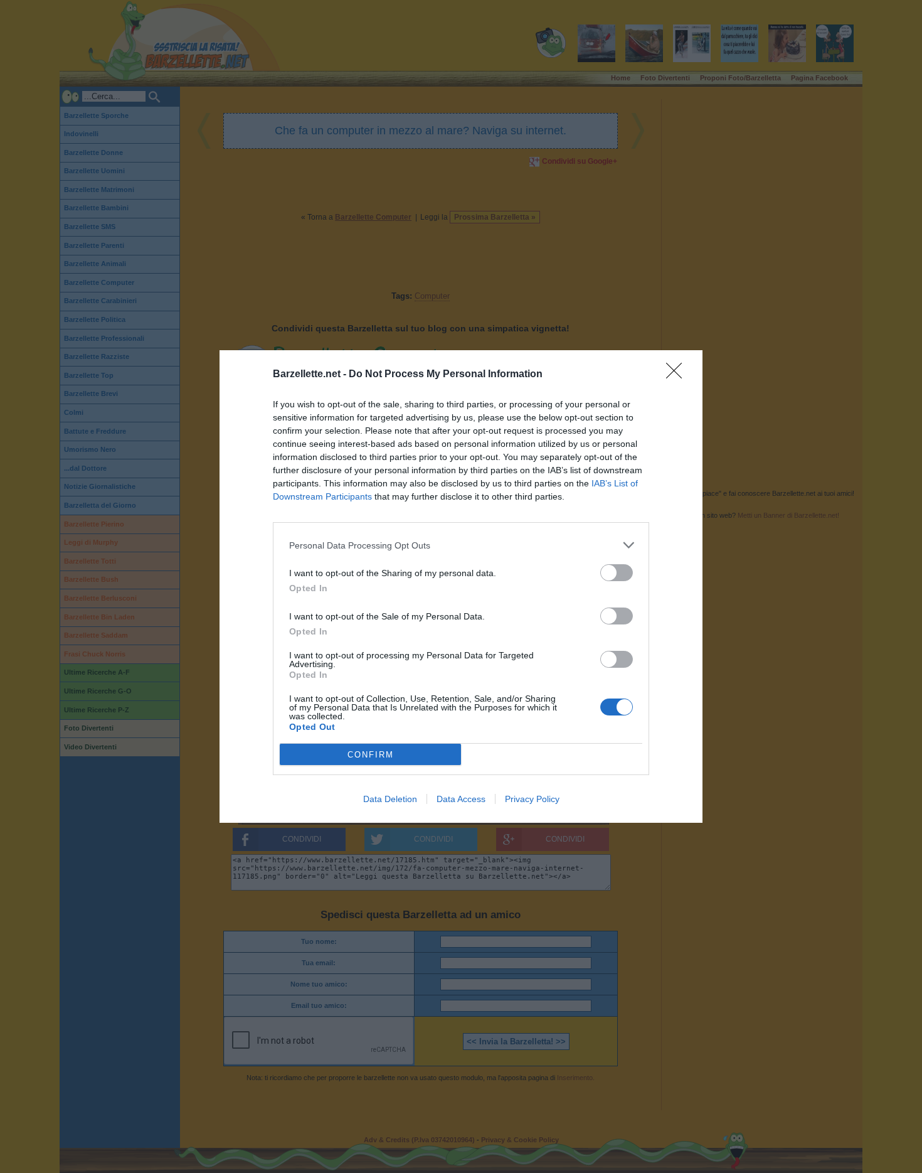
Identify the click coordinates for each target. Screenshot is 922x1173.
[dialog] (461, 586)
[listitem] (461, 545)
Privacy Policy (532, 799)
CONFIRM (370, 754)
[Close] (678, 375)
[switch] (616, 572)
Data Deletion (390, 799)
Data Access (461, 799)
